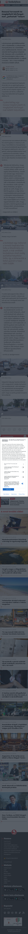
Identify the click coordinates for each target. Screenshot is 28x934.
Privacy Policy (22, 494)
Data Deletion (6, 494)
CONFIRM (8, 489)
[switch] (23, 467)
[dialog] (14, 467)
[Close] (25, 440)
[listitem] (14, 464)
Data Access (14, 494)
